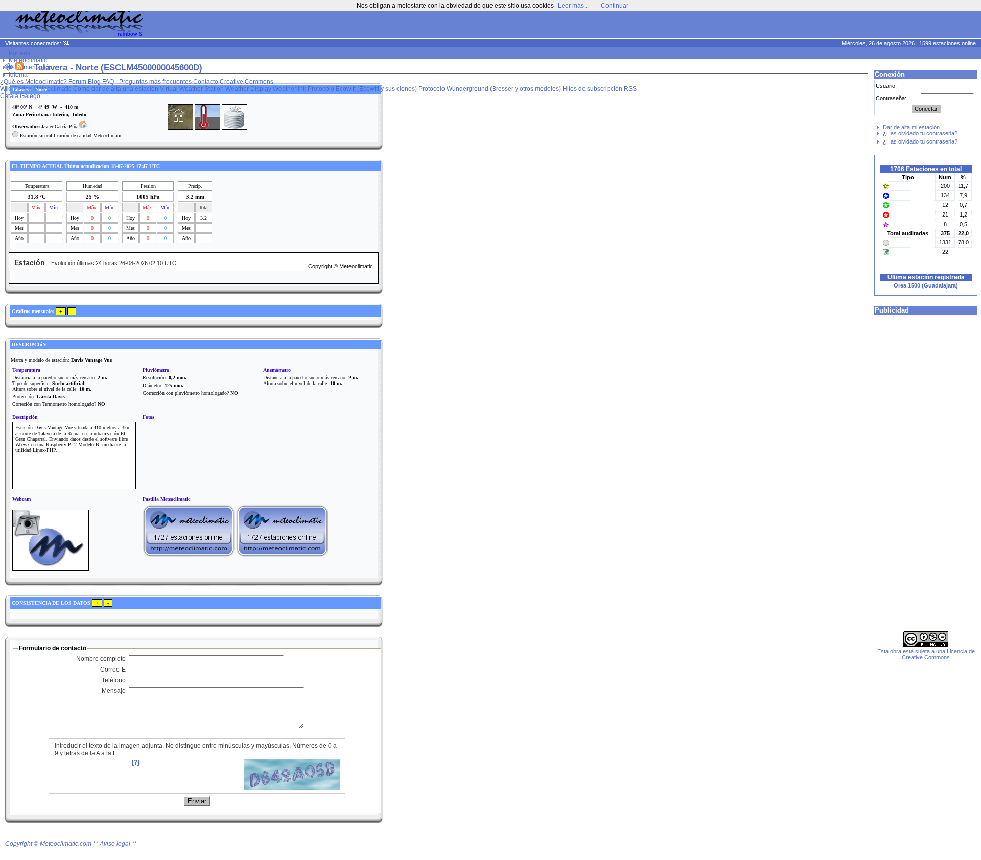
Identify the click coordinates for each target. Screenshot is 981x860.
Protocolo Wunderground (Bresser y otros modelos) (489, 88)
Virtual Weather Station (192, 88)
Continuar (614, 5)
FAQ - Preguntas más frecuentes (147, 81)
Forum (77, 81)
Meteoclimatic (28, 60)
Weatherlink (289, 88)
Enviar (197, 801)
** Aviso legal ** (115, 843)
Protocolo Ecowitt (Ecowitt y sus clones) (362, 88)
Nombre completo (101, 658)
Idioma (18, 74)
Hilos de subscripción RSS (600, 88)
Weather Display (248, 88)
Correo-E (113, 669)
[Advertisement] (785, 26)
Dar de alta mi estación (911, 127)
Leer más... (573, 5)
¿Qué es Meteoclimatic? (33, 81)
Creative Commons (246, 81)
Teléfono (114, 680)
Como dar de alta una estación (115, 88)
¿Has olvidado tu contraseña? (920, 133)
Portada (20, 53)
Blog (94, 81)
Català (9, 96)
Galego (30, 96)
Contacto (205, 81)
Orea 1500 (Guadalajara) (926, 285)
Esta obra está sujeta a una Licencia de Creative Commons (926, 654)
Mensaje (114, 691)
